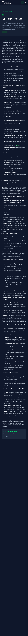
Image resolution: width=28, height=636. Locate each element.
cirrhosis (18, 145)
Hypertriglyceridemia (7, 40)
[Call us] (22, 2)
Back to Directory (7, 11)
